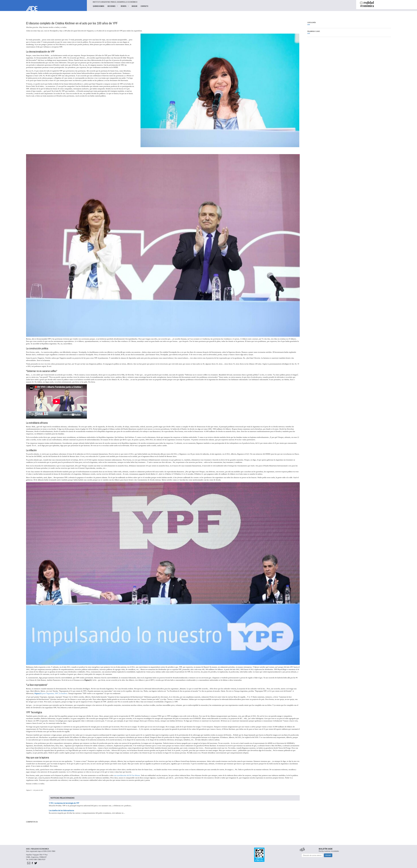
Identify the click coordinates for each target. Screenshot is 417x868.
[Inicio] (43, 5)
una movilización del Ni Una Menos (127, 775)
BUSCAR (134, 6)
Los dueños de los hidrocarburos (61, 810)
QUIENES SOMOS (98, 6)
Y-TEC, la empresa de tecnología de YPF (64, 803)
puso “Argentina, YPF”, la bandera (50, 693)
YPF (308, 25)
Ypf (308, 33)
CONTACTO (144, 6)
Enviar (328, 855)
